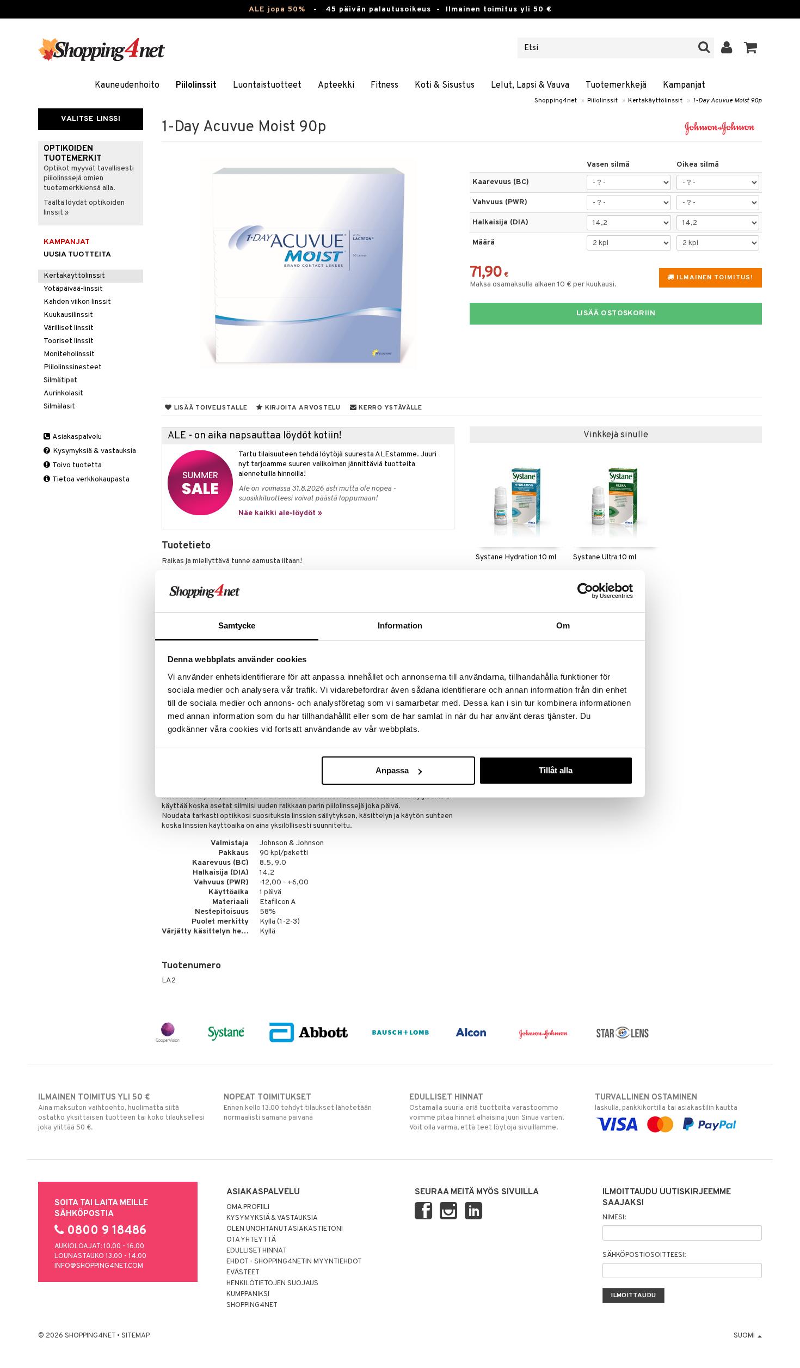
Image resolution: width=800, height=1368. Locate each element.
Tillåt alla (556, 770)
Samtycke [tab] (237, 625)
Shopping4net (555, 100)
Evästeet (243, 1272)
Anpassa (392, 770)
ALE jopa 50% (277, 9)
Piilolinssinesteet (73, 367)
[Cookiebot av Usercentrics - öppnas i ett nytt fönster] (585, 591)
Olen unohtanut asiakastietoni (284, 1229)
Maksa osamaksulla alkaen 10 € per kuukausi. (543, 284)
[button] (751, 48)
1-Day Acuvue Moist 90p (727, 100)
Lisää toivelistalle (209, 408)
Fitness (384, 85)
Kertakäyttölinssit (655, 100)
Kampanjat (684, 85)
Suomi (745, 1336)
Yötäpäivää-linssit (73, 289)
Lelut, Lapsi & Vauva (530, 85)
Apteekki (336, 85)
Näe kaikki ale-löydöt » (280, 513)
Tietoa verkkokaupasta (90, 479)
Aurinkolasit (63, 393)
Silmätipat (60, 380)
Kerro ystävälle (389, 408)
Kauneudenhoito (127, 85)
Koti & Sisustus (445, 85)
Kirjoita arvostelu (302, 408)
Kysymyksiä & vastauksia (93, 451)
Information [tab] (400, 625)
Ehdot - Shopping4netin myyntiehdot (294, 1261)
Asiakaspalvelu (76, 437)
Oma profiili (247, 1207)
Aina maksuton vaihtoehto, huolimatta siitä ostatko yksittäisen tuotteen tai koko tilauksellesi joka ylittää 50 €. (121, 1112)
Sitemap (135, 1336)
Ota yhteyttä (251, 1240)
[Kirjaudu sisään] (727, 48)
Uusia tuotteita (77, 254)
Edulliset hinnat (256, 1251)
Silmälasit (59, 406)
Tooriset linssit (69, 341)
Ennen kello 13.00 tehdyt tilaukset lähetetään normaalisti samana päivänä (298, 1107)
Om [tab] (563, 625)
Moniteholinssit (69, 354)
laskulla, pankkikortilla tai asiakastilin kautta (666, 1102)
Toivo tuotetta (76, 465)
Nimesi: (614, 1217)
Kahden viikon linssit (77, 302)
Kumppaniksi (247, 1294)
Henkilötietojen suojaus (272, 1283)
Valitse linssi (90, 119)
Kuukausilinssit (68, 315)
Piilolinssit (196, 85)
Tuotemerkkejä (616, 85)
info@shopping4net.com (98, 1266)
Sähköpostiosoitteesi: (644, 1255)
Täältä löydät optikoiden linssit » (84, 207)
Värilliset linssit (69, 328)
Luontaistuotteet (267, 85)
